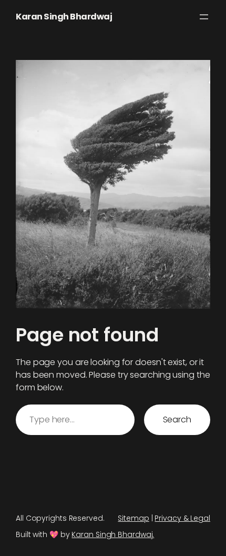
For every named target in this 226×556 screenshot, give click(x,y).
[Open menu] (204, 17)
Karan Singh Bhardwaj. (112, 534)
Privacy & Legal (182, 518)
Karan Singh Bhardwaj (64, 17)
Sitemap (133, 518)
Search (177, 419)
